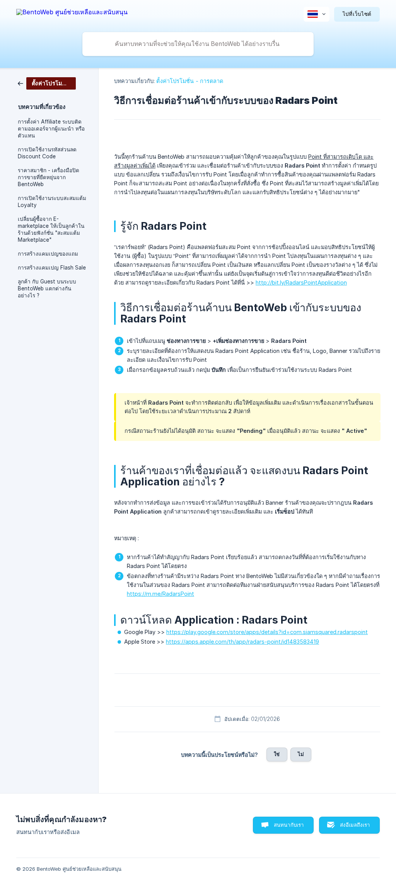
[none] (72, 13)
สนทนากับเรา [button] (289, 825)
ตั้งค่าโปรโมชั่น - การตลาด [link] (189, 81)
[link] (47, 82)
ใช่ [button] (277, 754)
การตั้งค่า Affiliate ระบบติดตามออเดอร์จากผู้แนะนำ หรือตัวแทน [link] (51, 129)
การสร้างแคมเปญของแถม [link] (48, 254)
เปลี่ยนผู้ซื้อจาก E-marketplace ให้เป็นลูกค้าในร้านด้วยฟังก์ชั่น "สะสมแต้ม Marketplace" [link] (51, 229)
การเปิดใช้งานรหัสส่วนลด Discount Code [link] (47, 152)
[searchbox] (198, 44)
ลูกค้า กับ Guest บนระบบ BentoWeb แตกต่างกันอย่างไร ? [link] (47, 288)
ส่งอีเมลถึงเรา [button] (355, 825)
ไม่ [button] (301, 754)
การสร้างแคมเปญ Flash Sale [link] (52, 268)
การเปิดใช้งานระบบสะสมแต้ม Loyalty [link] (52, 201)
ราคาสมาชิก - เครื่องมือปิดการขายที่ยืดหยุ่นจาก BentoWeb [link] (48, 177)
